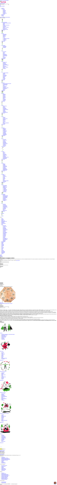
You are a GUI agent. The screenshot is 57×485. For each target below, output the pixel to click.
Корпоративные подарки (5, 474)
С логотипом (5, 226)
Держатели (4, 68)
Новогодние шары (5, 29)
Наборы (3, 33)
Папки (4, 67)
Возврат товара (4, 469)
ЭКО (3, 85)
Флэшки (3, 245)
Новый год (3, 82)
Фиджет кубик (3, 374)
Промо (2, 105)
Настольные (4, 46)
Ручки (4, 74)
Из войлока (4, 26)
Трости (4, 140)
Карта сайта (3, 470)
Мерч (2, 218)
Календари (4, 63)
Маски (2, 184)
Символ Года (5, 86)
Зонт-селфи (4, 145)
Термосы (4, 117)
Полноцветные (5, 199)
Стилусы (4, 57)
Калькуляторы (5, 64)
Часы (3, 65)
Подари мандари (5, 84)
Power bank (4, 154)
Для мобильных (4, 376)
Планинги (4, 198)
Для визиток (4, 176)
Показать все (3, 41)
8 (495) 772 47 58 (2, 0)
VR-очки (4, 155)
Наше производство (4, 22)
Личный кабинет (7, 17)
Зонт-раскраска (5, 232)
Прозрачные (4, 233)
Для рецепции (5, 55)
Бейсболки (4, 97)
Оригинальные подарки (3, 371)
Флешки (4, 153)
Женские (4, 35)
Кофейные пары (5, 169)
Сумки (4, 177)
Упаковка (4, 200)
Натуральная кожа (5, 195)
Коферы (4, 164)
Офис (2, 61)
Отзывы (4, 13)
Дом (2, 203)
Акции (2, 253)
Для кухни (3, 435)
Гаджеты (4, 78)
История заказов (4, 482)
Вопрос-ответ (3, 468)
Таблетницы (3, 339)
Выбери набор (5, 187)
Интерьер (3, 352)
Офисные (3, 373)
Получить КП (18, 260)
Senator (4, 52)
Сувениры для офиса (3, 392)
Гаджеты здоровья (4, 336)
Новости (4, 11)
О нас (4, 9)
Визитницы (4, 66)
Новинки (3, 213)
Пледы (4, 95)
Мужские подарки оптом (5, 476)
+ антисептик (5, 190)
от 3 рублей (4, 51)
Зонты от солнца (5, 143)
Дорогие (4, 236)
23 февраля (4, 129)
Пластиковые (5, 54)
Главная (3, 8)
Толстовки (4, 99)
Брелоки (4, 107)
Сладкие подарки (4, 473)
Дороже (11, 286)
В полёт (4, 123)
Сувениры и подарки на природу (4, 413)
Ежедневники (5, 28)
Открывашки (5, 108)
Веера (4, 106)
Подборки (3, 174)
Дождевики (4, 234)
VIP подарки (1, 351)
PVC (3, 56)
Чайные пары (5, 168)
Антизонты (4, 144)
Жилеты (4, 100)
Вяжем (4, 23)
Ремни (2, 355)
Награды (3, 394)
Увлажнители (5, 157)
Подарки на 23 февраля (5, 477)
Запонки (4, 178)
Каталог (1, 17)
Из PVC (4, 25)
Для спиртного (5, 205)
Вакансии (3, 460)
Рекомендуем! (3, 393)
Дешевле (9, 286)
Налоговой (4, 133)
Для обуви (4, 207)
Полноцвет (4, 228)
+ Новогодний (5, 189)
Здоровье (3, 250)
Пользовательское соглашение (6, 458)
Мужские (4, 36)
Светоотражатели (5, 112)
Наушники (4, 156)
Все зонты (4, 139)
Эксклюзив (4, 181)
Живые (4, 77)
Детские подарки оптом (5, 475)
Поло (3, 98)
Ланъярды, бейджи (5, 109)
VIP (2, 246)
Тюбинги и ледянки (5, 87)
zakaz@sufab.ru (7, 0)
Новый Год (4, 128)
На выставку (3, 251)
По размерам (4, 191)
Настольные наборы (5, 180)
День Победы (5, 130)
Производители (4, 462)
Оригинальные (4, 223)
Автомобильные (5, 118)
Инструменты (5, 206)
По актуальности (2, 286)
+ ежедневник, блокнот (6, 38)
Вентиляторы (5, 158)
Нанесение (3, 14)
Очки (4, 120)
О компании (3, 457)
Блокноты (4, 76)
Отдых (2, 116)
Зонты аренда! (5, 239)
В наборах (4, 47)
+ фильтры (4, 188)
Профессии (3, 252)
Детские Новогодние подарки (7, 83)
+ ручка (4, 37)
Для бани (4, 121)
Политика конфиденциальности (6, 459)
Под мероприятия (5, 238)
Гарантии (4, 12)
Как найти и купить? (4, 465)
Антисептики (3, 45)
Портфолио (3, 17)
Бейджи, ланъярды (4, 398)
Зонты (4, 27)
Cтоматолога (5, 131)
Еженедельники (5, 197)
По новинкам (6, 286)
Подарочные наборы (4, 479)
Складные (4, 141)
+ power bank (5, 39)
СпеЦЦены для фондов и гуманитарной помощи (8, 334)
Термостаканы (5, 166)
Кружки (4, 163)
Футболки (4, 96)
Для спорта (3, 338)
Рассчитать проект (2, 3)
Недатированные (5, 196)
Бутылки (4, 167)
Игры (2, 419)
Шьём (4, 24)
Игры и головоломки (6, 122)
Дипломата (4, 132)
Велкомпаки (4, 34)
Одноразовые (5, 185)
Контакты (4, 10)
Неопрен (4, 186)
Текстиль (3, 93)
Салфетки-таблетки (5, 72)
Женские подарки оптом (5, 478)
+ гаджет (4, 40)
